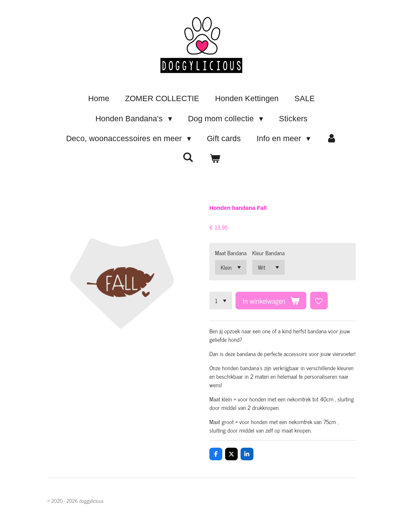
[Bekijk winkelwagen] (215, 158)
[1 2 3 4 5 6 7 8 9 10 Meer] (220, 300)
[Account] (331, 138)
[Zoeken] (188, 157)
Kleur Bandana (268, 253)
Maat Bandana (231, 253)
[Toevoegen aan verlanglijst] (319, 300)
